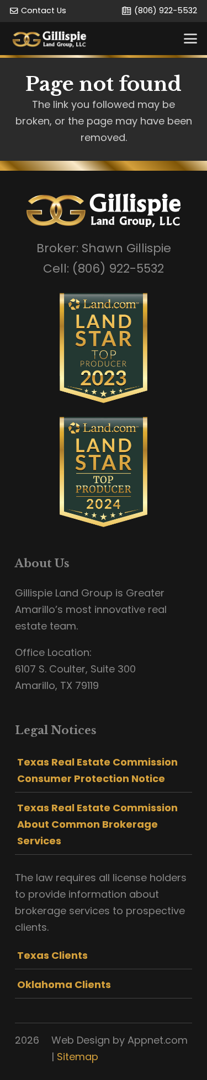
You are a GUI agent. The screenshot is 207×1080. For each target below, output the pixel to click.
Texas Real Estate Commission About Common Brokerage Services (97, 824)
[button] (190, 38)
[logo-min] (49, 39)
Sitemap (77, 1056)
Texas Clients (52, 955)
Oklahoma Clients (64, 984)
